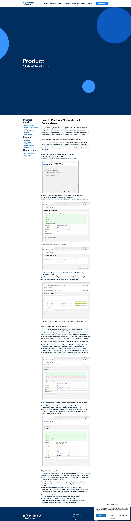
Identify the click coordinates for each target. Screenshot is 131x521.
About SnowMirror (28, 125)
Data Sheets (27, 155)
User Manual (27, 144)
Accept (101, 515)
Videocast (26, 132)
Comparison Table (29, 153)
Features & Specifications (31, 127)
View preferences (123, 515)
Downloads (27, 140)
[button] (128, 504)
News (25, 129)
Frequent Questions (29, 145)
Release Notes (28, 147)
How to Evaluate (28, 134)
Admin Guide (27, 142)
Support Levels (28, 157)
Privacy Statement (112, 518)
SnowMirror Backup (29, 131)
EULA (25, 158)
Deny (112, 515)
